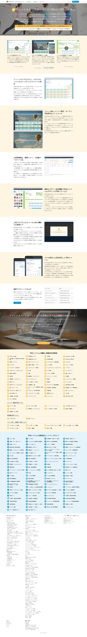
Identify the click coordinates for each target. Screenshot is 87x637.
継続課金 (10, 558)
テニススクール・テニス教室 (31, 598)
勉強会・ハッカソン (68, 522)
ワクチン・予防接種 (29, 560)
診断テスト (8, 549)
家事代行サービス (28, 584)
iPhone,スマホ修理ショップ (30, 575)
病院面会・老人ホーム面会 (30, 557)
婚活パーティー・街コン (68, 518)
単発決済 (10, 557)
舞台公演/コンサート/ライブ (69, 521)
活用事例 (29, 1)
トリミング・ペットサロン (30, 564)
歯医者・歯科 (28, 558)
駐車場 (26, 522)
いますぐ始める (43, 342)
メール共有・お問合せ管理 (13, 541)
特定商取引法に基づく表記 (30, 625)
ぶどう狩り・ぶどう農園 (30, 608)
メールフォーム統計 (12, 544)
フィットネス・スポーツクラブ (31, 595)
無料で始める (75, 1)
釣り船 (26, 551)
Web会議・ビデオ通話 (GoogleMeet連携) (15, 533)
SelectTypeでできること (20, 1)
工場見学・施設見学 (29, 521)
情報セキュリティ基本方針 (30, 626)
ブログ (7, 626)
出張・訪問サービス (29, 581)
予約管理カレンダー (12, 525)
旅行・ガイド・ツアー (29, 570)
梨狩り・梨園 (28, 617)
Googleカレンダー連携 (13, 531)
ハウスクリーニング (29, 590)
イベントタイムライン (12, 538)
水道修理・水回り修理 (29, 587)
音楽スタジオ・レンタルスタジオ (32, 531)
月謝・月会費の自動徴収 (13, 554)
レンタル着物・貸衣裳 (29, 541)
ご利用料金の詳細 (17, 302)
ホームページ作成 (9, 520)
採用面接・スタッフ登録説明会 (31, 574)
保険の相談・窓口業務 (29, 568)
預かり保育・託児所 (29, 593)
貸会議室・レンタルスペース (31, 518)
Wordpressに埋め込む (12, 524)
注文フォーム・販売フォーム (50, 522)
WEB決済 (8, 555)
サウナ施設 (27, 553)
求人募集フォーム (48, 520)
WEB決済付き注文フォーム (13, 545)
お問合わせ (8, 622)
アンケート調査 (9, 547)
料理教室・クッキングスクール (31, 600)
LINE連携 (8, 564)
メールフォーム (9, 539)
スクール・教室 (28, 591)
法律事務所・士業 (28, 565)
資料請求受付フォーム (48, 518)
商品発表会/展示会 (67, 520)
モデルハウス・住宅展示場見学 (31, 577)
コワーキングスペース (29, 520)
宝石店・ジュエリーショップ (31, 534)
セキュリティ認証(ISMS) (30, 629)
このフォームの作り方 (49, 67)
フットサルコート (28, 554)
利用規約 (27, 623)
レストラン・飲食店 (29, 542)
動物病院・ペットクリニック (31, 563)
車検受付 (27, 528)
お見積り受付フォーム (48, 517)
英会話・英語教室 (28, 603)
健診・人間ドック (28, 561)
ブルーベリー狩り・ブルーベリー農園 (33, 611)
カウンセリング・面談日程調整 (31, 567)
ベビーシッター (28, 588)
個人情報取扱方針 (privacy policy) (32, 628)
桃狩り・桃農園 (28, 615)
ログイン (69, 1)
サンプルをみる (38, 67)
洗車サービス (28, 525)
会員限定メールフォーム (13, 542)
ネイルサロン (28, 538)
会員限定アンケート (12, 548)
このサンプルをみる (19, 66)
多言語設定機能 (11, 522)
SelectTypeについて (10, 517)
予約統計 (10, 530)
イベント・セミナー (29, 571)
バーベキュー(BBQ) (29, 548)
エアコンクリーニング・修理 (31, 583)
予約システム (9, 521)
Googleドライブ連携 (10, 565)
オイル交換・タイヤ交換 (30, 527)
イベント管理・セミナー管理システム (13, 535)
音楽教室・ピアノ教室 (29, 604)
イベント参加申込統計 (12, 537)
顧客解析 (10, 552)
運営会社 (27, 622)
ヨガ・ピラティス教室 (29, 594)
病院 (26, 555)
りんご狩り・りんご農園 (30, 610)
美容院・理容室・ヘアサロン (31, 540)
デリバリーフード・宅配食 (30, 545)
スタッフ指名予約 (12, 528)
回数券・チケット (12, 560)
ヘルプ (7, 625)
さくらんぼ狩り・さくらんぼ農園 (32, 613)
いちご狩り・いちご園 (29, 614)
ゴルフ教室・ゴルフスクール (31, 597)
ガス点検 (27, 585)
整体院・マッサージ (29, 532)
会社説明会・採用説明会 (30, 573)
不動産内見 (27, 578)
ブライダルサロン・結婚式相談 (31, 535)
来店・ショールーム (29, 580)
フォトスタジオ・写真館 (30, 530)
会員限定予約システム (12, 527)
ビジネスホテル (28, 605)
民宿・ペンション (28, 607)
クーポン (10, 561)
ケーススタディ (9, 562)
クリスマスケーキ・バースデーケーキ (33, 547)
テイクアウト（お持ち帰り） (31, 544)
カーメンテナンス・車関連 (30, 524)
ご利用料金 (35, 1)
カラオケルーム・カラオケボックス (32, 550)
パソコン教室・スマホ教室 (30, 601)
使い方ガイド (42, 1)
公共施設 (27, 517)
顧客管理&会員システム (11, 551)
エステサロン (28, 537)
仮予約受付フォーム (48, 521)
